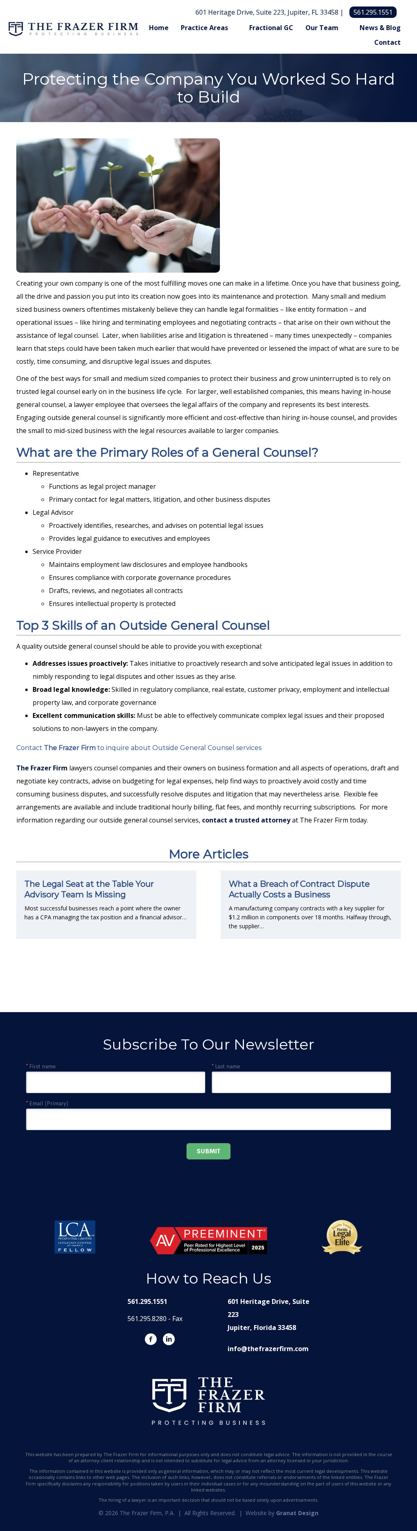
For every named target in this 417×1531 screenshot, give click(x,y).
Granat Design (297, 1513)
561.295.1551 (373, 12)
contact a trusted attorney (246, 820)
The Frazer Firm (70, 748)
